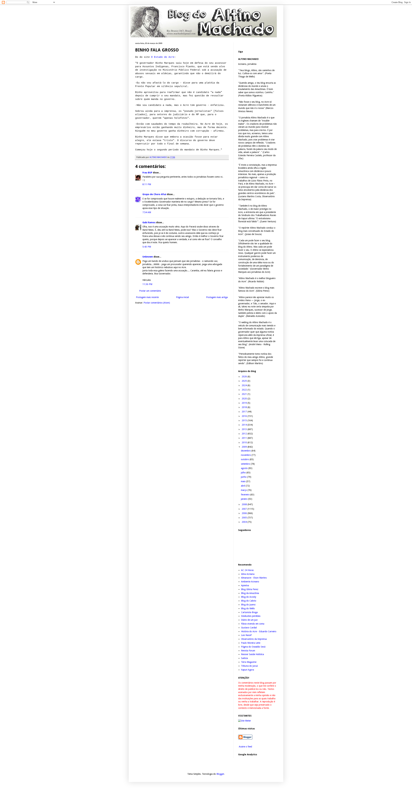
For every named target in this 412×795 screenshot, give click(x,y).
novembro (246, 455)
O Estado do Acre (162, 57)
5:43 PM (146, 246)
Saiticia (244, 658)
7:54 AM (146, 212)
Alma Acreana (247, 574)
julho (243, 472)
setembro (246, 464)
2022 (245, 389)
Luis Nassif (246, 635)
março (244, 490)
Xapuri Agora (247, 669)
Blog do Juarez (248, 604)
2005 (245, 517)
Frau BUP (147, 172)
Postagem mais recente (147, 297)
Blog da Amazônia (250, 593)
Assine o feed (245, 746)
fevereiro (245, 494)
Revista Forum (248, 650)
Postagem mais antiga (217, 297)
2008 (245, 504)
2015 (245, 420)
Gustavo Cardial (249, 627)
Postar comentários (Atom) (157, 302)
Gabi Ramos (148, 222)
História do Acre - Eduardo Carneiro (258, 631)
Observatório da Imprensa (254, 639)
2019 (245, 403)
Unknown (147, 256)
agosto (244, 468)
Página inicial (182, 297)
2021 (245, 394)
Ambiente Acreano (250, 581)
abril (243, 485)
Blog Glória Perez (249, 589)
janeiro (244, 499)
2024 (245, 385)
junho (244, 477)
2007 (245, 509)
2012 (245, 433)
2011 (245, 438)
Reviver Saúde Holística (252, 654)
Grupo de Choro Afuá (154, 194)
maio (243, 481)
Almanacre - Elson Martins (254, 577)
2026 (245, 376)
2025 (245, 381)
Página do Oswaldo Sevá (253, 646)
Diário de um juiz (249, 620)
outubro (245, 459)
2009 (245, 447)
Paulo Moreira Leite (250, 643)
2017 (245, 411)
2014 (245, 424)
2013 (245, 429)
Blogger (220, 774)
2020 (245, 398)
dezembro (246, 450)
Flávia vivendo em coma (252, 623)
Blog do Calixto (248, 600)
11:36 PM (147, 284)
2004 (245, 522)
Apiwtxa (245, 585)
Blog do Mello (248, 608)
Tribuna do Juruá (249, 666)
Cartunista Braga (249, 612)
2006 (245, 513)
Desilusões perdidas (250, 616)
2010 (245, 442)
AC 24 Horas (247, 570)
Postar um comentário (150, 291)
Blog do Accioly (248, 597)
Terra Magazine (248, 662)
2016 (245, 416)
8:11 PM (146, 184)
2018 (245, 407)
